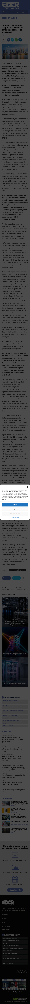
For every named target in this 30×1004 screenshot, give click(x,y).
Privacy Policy (15, 517)
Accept (15, 504)
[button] (27, 486)
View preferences (15, 514)
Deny (15, 509)
